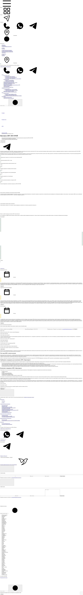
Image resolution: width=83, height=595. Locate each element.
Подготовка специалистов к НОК (9, 91)
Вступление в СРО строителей (10, 76)
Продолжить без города (3, 577)
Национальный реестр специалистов (7, 51)
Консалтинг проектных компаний (7, 424)
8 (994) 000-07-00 (8, 66)
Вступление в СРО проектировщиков (11, 77)
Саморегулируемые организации (7, 50)
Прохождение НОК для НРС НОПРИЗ (11, 89)
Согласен (2, 594)
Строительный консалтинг (8, 97)
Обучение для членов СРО (8, 85)
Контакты (3, 48)
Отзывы (3, 54)
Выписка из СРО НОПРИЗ (10, 80)
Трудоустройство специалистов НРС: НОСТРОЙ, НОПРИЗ (13, 95)
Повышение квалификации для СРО (9, 83)
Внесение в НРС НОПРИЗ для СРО (11, 94)
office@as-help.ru (2, 440)
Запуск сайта (13, 464)
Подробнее (2, 304)
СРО (2, 74)
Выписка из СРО (6, 79)
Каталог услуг (4, 119)
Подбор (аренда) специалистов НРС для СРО (10, 82)
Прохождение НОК (7, 88)
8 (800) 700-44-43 (2, 66)
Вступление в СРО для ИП (8, 84)
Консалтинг (4, 52)
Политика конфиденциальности (7, 46)
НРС (2, 92)
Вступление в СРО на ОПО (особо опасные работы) (13, 78)
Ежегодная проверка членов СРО (9, 81)
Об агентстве (4, 45)
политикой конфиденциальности (16, 477)
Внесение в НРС (6, 93)
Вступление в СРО (6, 75)
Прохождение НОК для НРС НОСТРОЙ (12, 90)
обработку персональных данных (29, 397)
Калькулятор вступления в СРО (8, 87)
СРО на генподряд (6, 86)
